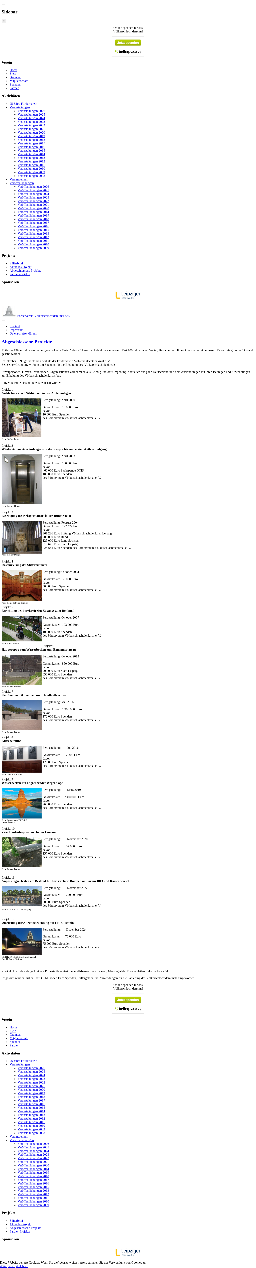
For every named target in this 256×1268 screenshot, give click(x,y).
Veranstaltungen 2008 (31, 175)
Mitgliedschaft (19, 81)
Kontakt (15, 326)
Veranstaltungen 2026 (31, 111)
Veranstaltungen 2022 (31, 125)
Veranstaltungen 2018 (31, 139)
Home (13, 70)
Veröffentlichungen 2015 (33, 230)
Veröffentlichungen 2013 (33, 233)
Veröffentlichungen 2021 (33, 204)
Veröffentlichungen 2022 (33, 201)
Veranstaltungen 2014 (31, 154)
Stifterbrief (16, 263)
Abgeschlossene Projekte (25, 270)
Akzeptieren (7, 1266)
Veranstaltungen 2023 (31, 121)
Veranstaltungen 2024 (31, 118)
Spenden (15, 84)
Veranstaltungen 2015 (31, 150)
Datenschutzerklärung (23, 333)
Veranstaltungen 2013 (31, 157)
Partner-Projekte (20, 274)
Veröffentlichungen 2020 (33, 208)
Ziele (13, 73)
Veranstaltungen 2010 (31, 168)
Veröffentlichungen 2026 (33, 186)
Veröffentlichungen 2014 (33, 212)
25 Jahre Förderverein (23, 103)
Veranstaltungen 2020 (31, 132)
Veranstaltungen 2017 (31, 143)
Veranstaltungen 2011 (31, 165)
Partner (14, 88)
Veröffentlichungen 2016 (33, 226)
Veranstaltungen (20, 107)
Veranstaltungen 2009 (31, 172)
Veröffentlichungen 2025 (33, 190)
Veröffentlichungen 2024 (33, 194)
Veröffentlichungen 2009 (33, 248)
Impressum (16, 330)
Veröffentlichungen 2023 (33, 197)
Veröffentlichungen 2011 (33, 240)
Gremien (15, 77)
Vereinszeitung (19, 179)
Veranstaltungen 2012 (31, 161)
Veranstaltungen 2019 (31, 136)
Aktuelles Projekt (20, 267)
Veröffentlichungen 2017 (33, 222)
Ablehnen (22, 1266)
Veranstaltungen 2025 (31, 114)
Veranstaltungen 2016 (31, 147)
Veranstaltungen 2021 (31, 129)
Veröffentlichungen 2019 (33, 215)
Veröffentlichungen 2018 (33, 219)
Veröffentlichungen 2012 (33, 237)
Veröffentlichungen (22, 183)
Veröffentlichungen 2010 (33, 244)
